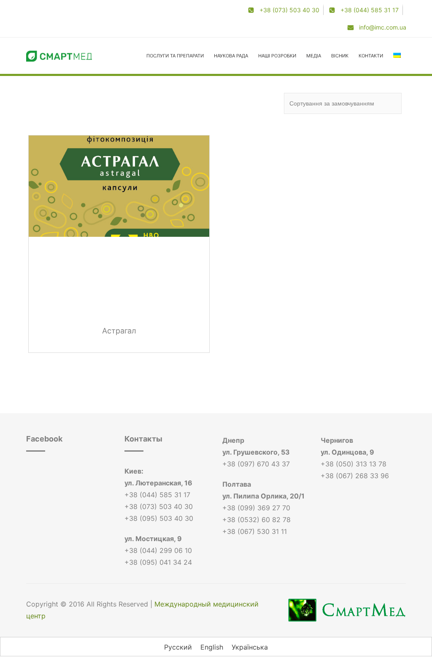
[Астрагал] (119, 186)
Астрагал (119, 330)
